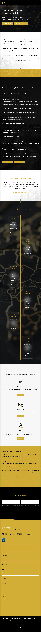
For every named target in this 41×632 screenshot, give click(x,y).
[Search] (33, 2)
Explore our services (8, 162)
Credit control (4, 564)
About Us (3, 550)
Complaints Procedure (5, 599)
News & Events (4, 578)
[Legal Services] (20, 431)
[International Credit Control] (20, 409)
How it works (4, 555)
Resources (4, 583)
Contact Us (7, 23)
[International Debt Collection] (20, 388)
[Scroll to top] (38, 629)
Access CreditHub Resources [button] (9, 477)
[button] (38, 2)
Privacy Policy (29, 505)
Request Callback (20, 23)
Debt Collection (4, 566)
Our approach (4, 553)
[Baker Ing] (6, 3)
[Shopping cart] (35, 2)
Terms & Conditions (5, 592)
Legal (3, 569)
